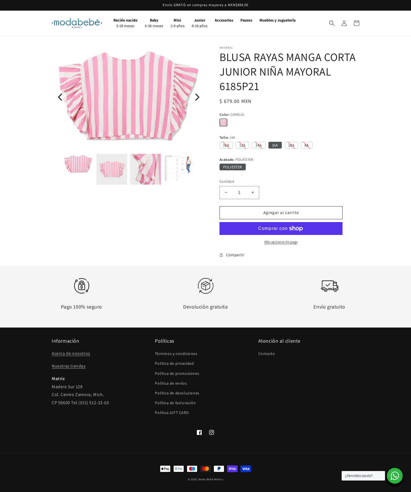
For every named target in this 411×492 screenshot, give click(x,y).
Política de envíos (171, 383)
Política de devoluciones (177, 393)
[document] (129, 97)
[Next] (196, 97)
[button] (332, 23)
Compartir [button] (235, 254)
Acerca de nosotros (71, 353)
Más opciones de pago (281, 242)
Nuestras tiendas (69, 366)
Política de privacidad (174, 363)
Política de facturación (175, 402)
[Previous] (61, 97)
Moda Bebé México (211, 479)
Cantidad (226, 181)
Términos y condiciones (176, 353)
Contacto (266, 353)
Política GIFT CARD (172, 412)
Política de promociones (177, 373)
